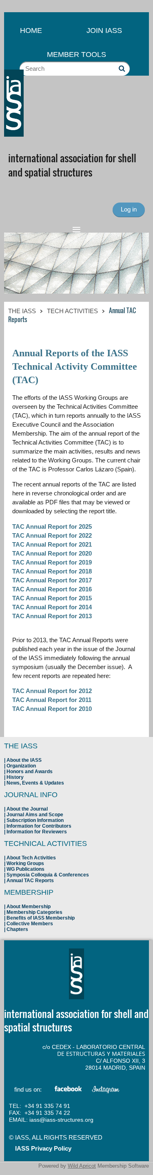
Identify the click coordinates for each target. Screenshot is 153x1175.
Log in (129, 209)
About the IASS (24, 760)
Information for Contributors (39, 826)
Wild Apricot (82, 1166)
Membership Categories (34, 912)
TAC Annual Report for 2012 (52, 690)
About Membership (29, 906)
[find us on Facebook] (68, 1090)
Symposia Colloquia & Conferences (48, 875)
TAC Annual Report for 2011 (51, 699)
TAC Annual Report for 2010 (52, 708)
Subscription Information (35, 820)
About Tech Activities (31, 858)
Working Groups (25, 863)
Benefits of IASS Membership (41, 918)
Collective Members (30, 923)
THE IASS (22, 310)
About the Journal (27, 809)
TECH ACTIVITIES (72, 310)
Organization (21, 766)
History (15, 777)
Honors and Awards (30, 771)
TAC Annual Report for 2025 (52, 526)
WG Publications (25, 869)
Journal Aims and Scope (35, 814)
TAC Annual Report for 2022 (52, 535)
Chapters (17, 929)
